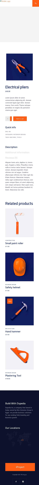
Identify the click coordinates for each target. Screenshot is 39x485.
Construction (10, 240)
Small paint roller (14, 243)
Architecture (10, 329)
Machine (13, 137)
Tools (19, 137)
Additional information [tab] (17, 152)
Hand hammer (13, 331)
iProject (25, 475)
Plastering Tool (13, 375)
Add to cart (20, 118)
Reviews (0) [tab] (11, 157)
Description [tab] (11, 147)
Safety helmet (12, 287)
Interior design (19, 134)
